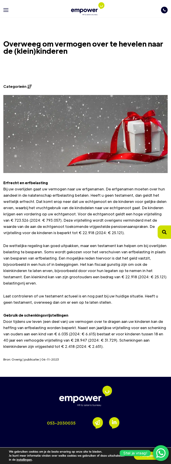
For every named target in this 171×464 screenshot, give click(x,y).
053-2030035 (61, 422)
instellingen (24, 460)
